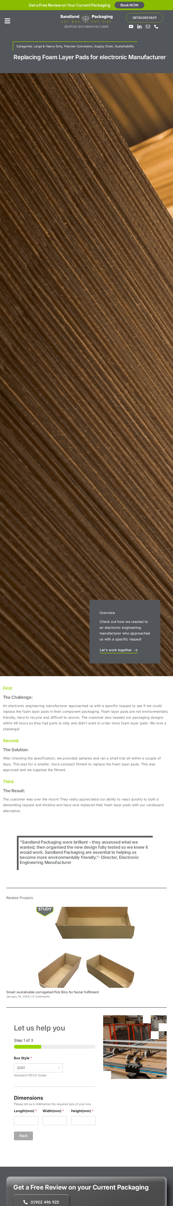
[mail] (148, 27)
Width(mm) (53, 1111)
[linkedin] (139, 27)
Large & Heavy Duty (48, 46)
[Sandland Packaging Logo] (86, 15)
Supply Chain (103, 46)
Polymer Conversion (78, 46)
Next (23, 1136)
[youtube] (131, 27)
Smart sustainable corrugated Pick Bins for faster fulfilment (52, 992)
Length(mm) (25, 1111)
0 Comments (41, 996)
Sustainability (124, 46)
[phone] (156, 27)
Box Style (23, 1058)
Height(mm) (82, 1111)
